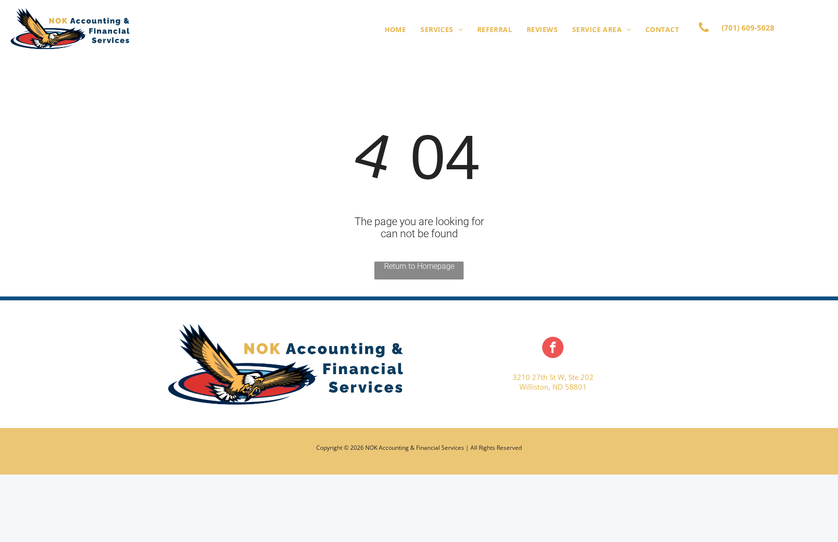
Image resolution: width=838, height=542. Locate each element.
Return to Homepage (419, 266)
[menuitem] (395, 29)
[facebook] (553, 349)
